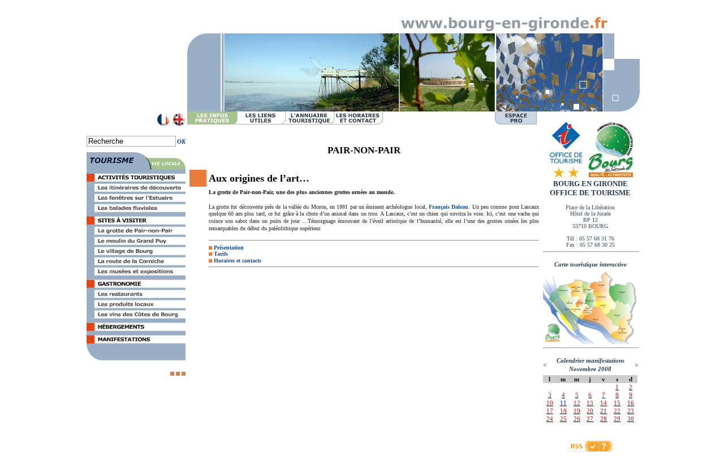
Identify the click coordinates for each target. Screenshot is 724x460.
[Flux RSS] (583, 449)
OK (181, 141)
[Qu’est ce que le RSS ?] (605, 449)
